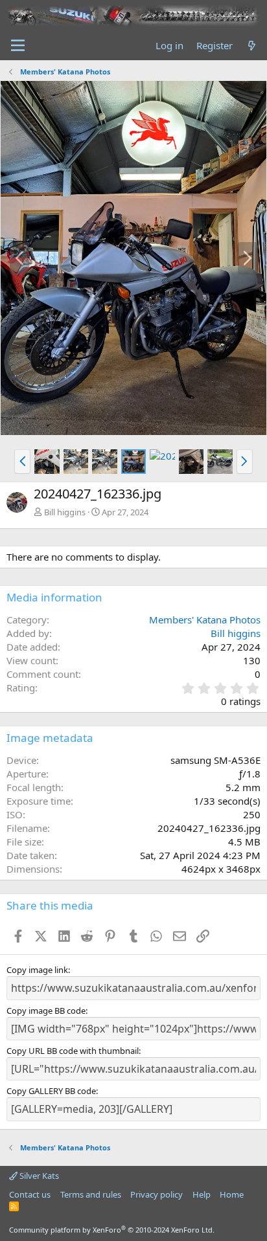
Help (201, 1194)
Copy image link (37, 970)
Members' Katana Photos (205, 619)
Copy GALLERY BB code (51, 1091)
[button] (22, 461)
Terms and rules (90, 1194)
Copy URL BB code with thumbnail (72, 1051)
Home (232, 1194)
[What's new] (251, 46)
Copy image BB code (46, 1010)
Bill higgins (65, 512)
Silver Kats (38, 1175)
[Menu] (18, 45)
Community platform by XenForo (112, 1230)
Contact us (30, 1194)
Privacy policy (156, 1194)
